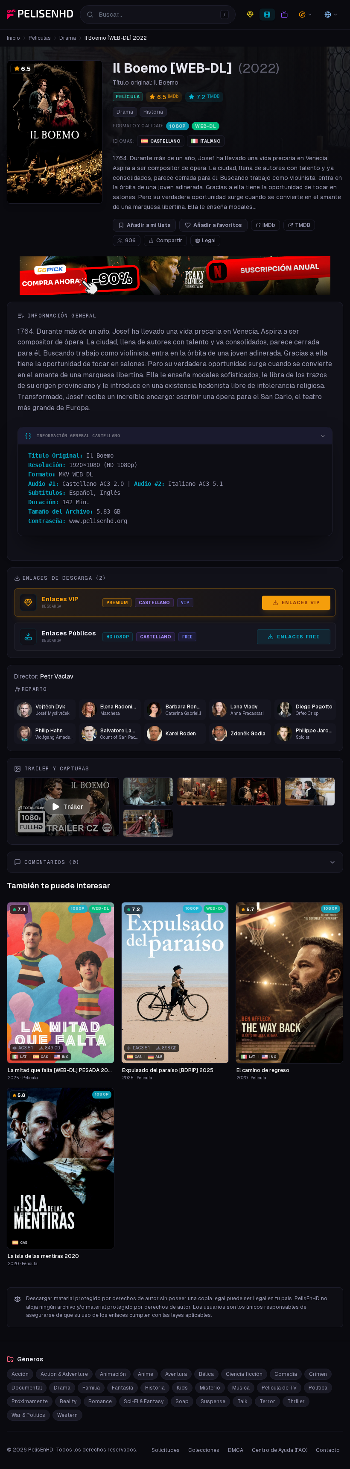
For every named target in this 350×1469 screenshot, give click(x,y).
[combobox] (158, 14)
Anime (145, 1374)
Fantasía (122, 1388)
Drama (67, 38)
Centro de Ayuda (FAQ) (279, 1450)
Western (67, 1415)
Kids (182, 1388)
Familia (91, 1388)
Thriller (296, 1401)
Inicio (13, 38)
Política (318, 1388)
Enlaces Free (298, 636)
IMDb (268, 225)
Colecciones (203, 1450)
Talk (242, 1401)
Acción (20, 1374)
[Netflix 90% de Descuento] (175, 275)
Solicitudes (166, 1450)
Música (241, 1388)
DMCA (235, 1450)
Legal (209, 241)
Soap (182, 1401)
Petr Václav (56, 676)
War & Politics (28, 1415)
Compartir (169, 241)
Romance (100, 1401)
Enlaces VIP (301, 602)
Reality (68, 1401)
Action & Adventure (64, 1374)
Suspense (213, 1401)
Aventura (176, 1374)
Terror (267, 1401)
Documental (27, 1388)
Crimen (318, 1374)
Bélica (206, 1374)
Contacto (328, 1450)
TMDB (302, 225)
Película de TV (279, 1388)
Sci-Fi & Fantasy (143, 1401)
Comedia (285, 1374)
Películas (40, 38)
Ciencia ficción (244, 1374)
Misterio (210, 1388)
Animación (113, 1374)
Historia (153, 112)
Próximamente (30, 1401)
